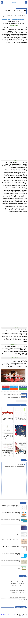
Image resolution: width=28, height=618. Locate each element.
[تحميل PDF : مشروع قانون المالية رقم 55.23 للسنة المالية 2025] (20, 413)
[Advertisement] (14, 100)
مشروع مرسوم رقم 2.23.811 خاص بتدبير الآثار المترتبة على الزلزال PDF (8, 437)
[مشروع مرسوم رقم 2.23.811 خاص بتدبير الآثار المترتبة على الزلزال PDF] (7, 430)
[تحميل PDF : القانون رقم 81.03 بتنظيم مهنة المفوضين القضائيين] (7, 447)
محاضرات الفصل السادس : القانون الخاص (17, 595)
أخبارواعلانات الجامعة (21, 8)
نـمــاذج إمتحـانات (22, 599)
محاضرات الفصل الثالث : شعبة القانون (17, 583)
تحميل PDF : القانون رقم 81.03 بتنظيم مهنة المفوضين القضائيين (8, 454)
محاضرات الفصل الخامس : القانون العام (17, 590)
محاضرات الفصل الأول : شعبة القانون (18, 581)
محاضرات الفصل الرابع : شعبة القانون (17, 592)
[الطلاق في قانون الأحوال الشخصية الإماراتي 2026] (7, 413)
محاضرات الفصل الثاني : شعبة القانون (18, 585)
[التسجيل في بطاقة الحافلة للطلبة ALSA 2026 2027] (20, 447)
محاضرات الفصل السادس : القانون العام (17, 597)
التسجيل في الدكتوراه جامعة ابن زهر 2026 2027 (11, 526)
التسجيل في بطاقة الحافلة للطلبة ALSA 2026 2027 (20, 454)
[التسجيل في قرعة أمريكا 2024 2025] (20, 430)
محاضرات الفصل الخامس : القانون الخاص (17, 588)
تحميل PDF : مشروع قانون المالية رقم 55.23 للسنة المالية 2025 (20, 420)
